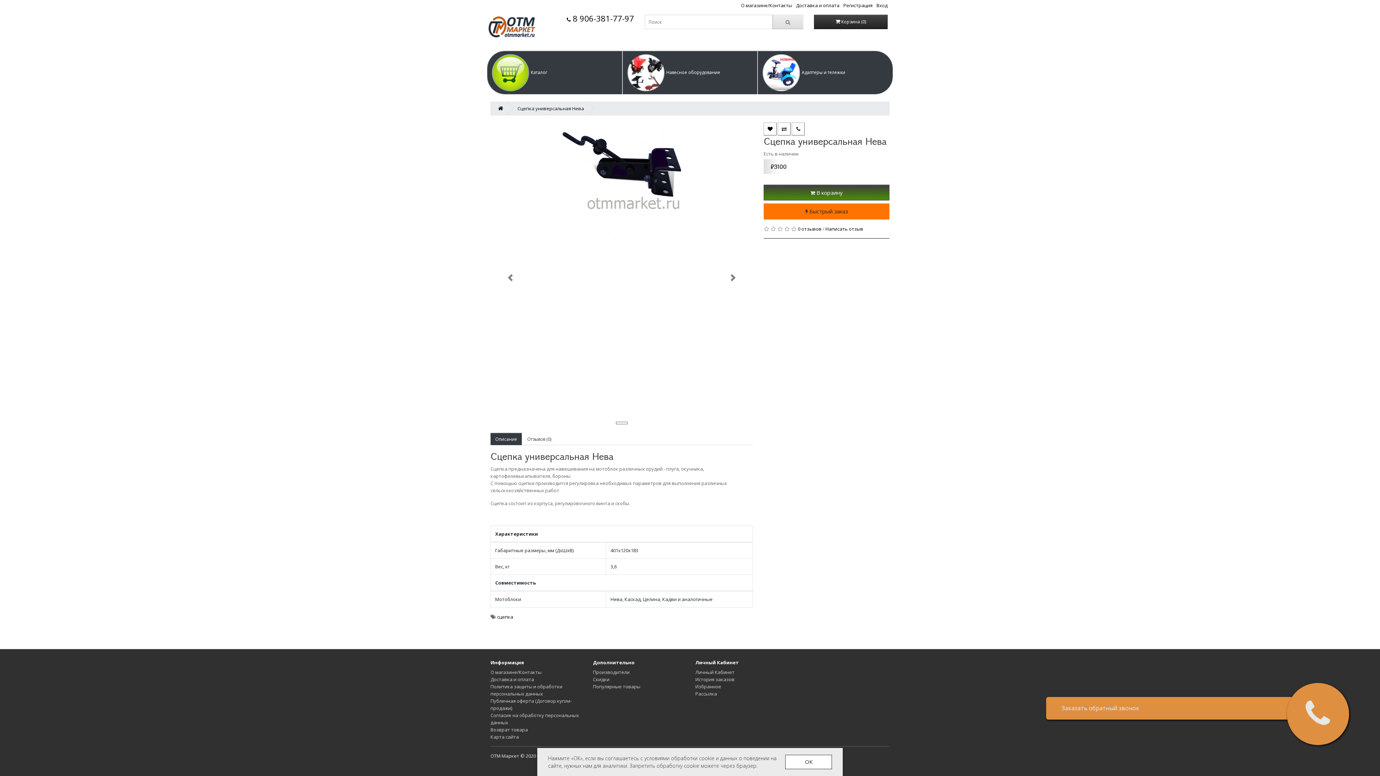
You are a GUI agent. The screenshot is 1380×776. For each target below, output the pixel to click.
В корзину (829, 192)
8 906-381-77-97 (602, 18)
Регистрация (858, 5)
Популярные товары (616, 686)
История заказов (715, 679)
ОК (809, 761)
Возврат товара (509, 729)
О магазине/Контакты (766, 5)
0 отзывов (810, 229)
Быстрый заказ (828, 211)
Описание (506, 439)
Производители (611, 672)
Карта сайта (505, 737)
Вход (882, 5)
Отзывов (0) (539, 439)
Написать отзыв (844, 229)
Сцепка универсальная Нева (551, 108)
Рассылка (706, 693)
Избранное (708, 686)
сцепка (505, 617)
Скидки (601, 679)
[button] (554, 72)
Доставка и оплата (818, 5)
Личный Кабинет (715, 672)
